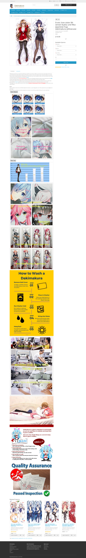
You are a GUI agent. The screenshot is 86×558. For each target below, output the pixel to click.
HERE (51, 78)
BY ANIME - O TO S (22, 12)
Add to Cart (66, 62)
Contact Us (17, 81)
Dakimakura (44, 10)
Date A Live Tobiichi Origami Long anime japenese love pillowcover (34, 525)
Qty (55, 57)
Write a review (67, 67)
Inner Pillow (58, 52)
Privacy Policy (12, 547)
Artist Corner (57, 10)
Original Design (50, 10)
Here (28, 77)
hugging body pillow (15, 538)
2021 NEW (23, 10)
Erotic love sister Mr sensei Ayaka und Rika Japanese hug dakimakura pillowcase (27, 16)
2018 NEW (38, 10)
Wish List (45, 547)
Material (57, 48)
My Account (46, 545)
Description (12, 71)
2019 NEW (33, 10)
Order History (46, 546)
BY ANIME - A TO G (64, 10)
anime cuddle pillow (29, 538)
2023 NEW (13, 10)
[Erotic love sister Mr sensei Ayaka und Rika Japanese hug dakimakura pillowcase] (32, 42)
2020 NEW (28, 10)
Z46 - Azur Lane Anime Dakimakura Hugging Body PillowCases (17, 525)
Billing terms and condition (14, 549)
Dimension (57, 44)
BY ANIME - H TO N (14, 12)
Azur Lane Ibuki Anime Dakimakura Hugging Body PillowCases (51, 525)
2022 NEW (18, 10)
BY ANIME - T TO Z (30, 12)
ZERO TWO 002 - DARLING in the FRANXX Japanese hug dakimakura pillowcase (68, 525)
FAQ (10, 551)
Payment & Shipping (13, 546)
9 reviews (62, 67)
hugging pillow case (22, 538)
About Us (11, 545)
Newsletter (45, 549)
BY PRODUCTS (37, 12)
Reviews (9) (18, 71)
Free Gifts (43, 12)
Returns (11, 550)
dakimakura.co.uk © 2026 (18, 556)
